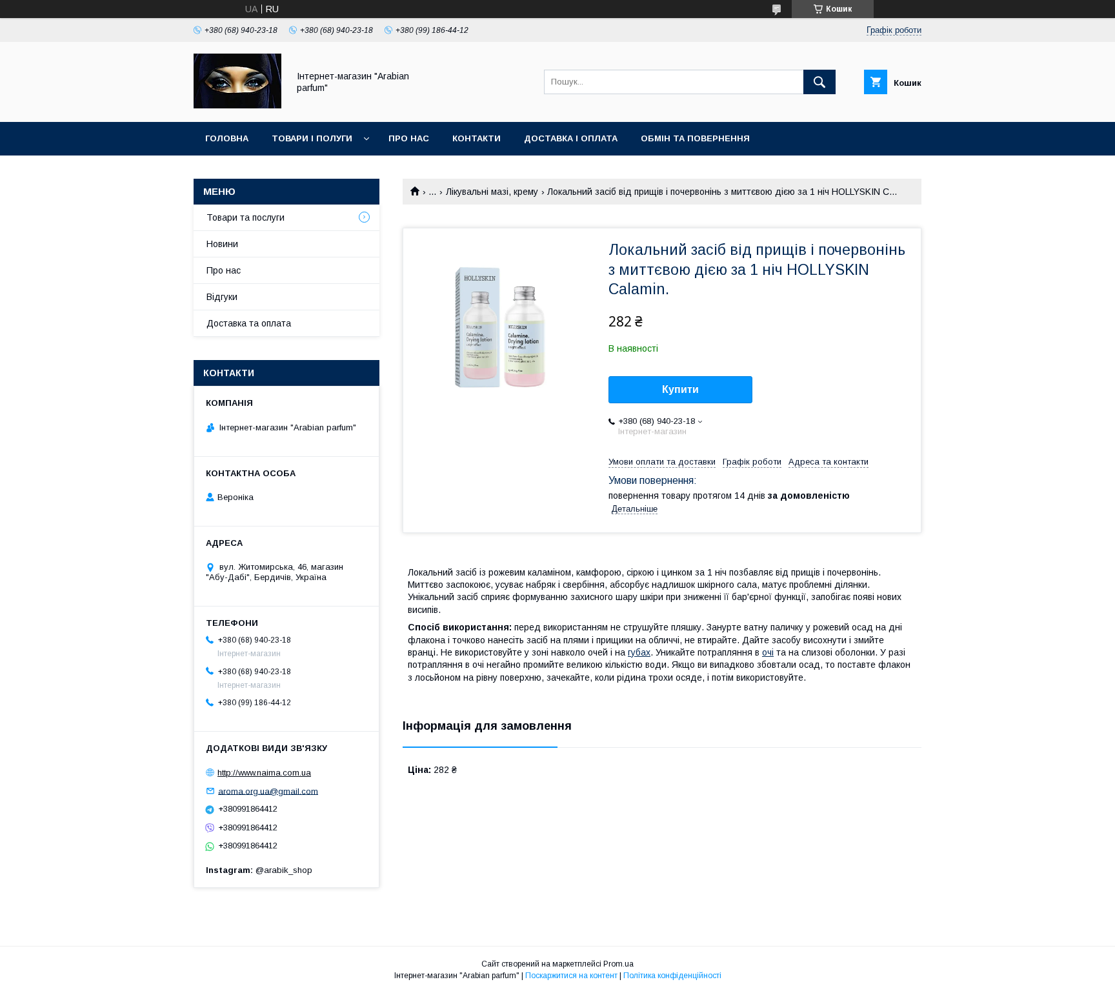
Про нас (408, 138)
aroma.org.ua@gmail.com (268, 791)
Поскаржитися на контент (571, 975)
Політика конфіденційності (672, 975)
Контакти (476, 138)
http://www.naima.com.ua (264, 772)
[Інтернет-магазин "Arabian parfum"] (237, 105)
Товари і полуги (312, 138)
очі (768, 652)
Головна (226, 138)
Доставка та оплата (248, 323)
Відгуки (221, 297)
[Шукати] (819, 82)
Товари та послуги (245, 217)
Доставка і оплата (571, 138)
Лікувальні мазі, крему (492, 191)
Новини (222, 244)
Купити (680, 389)
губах (639, 652)
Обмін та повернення (695, 138)
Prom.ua (618, 963)
